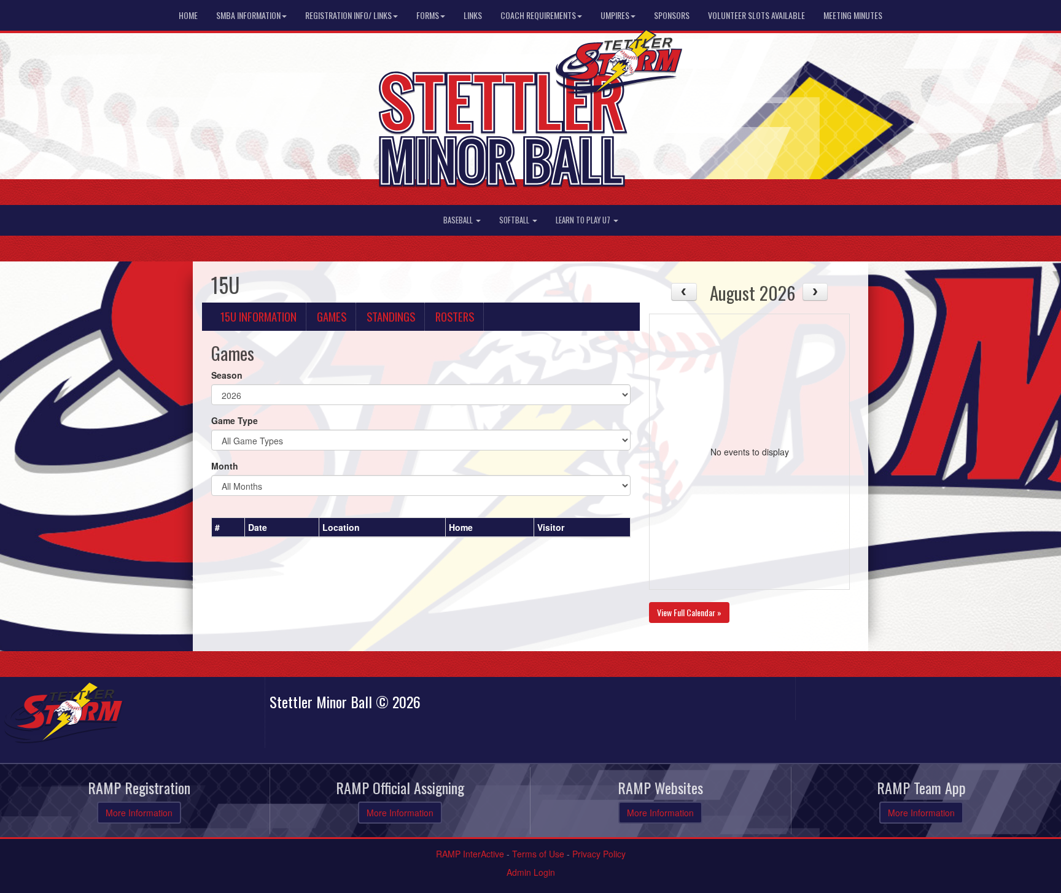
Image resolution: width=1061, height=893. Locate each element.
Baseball (459, 220)
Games (331, 316)
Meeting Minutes (852, 15)
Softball (515, 220)
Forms (427, 15)
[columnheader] (228, 527)
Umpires (614, 15)
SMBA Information (248, 15)
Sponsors (672, 15)
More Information (139, 812)
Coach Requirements (538, 15)
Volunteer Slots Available (756, 15)
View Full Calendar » (689, 612)
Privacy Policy (599, 854)
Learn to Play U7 (584, 220)
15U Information (258, 316)
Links (473, 15)
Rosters (454, 316)
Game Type (234, 420)
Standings (391, 316)
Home (188, 15)
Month (224, 466)
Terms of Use (538, 854)
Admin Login (531, 872)
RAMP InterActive (470, 854)
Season (227, 375)
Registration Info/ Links (348, 15)
